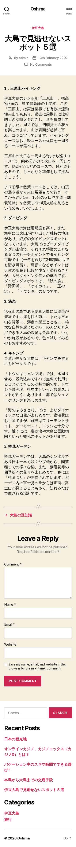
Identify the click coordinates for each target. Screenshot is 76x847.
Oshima (38, 9)
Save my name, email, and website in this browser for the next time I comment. (37, 666)
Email (9, 624)
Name (10, 605)
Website (10, 644)
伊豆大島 (38, 28)
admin (23, 58)
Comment (13, 564)
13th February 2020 (52, 58)
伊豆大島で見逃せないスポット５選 (34, 789)
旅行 (8, 819)
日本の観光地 (15, 739)
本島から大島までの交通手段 (28, 780)
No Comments (41, 64)
